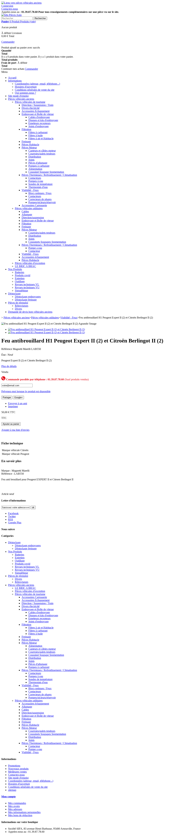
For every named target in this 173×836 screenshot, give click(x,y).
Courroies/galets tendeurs (41, 153)
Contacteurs (34, 178)
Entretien (19, 278)
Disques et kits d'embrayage (43, 120)
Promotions (14, 765)
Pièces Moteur (29, 147)
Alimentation (35, 168)
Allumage (27, 214)
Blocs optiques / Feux (40, 193)
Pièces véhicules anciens (21, 98)
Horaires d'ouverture (26, 86)
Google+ (18, 397)
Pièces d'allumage (37, 162)
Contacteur (34, 251)
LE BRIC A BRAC (25, 266)
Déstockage (14, 293)
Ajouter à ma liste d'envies (15, 429)
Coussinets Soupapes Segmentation (47, 241)
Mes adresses (15, 809)
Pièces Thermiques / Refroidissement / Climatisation (49, 175)
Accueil (12, 77)
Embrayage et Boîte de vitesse (38, 114)
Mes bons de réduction (20, 815)
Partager (7, 397)
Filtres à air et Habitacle (41, 138)
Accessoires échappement (35, 257)
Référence (7, 349)
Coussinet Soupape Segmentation (46, 171)
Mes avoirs (14, 806)
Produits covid (22, 275)
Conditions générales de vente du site (34, 89)
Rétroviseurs (21, 305)
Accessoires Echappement (36, 111)
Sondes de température (40, 184)
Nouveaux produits (18, 768)
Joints (31, 159)
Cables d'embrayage (39, 117)
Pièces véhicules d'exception (30, 263)
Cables (25, 211)
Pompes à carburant (38, 165)
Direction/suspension (33, 217)
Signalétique (21, 290)
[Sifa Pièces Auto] (11, 15)
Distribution (34, 156)
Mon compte (8, 796)
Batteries (19, 272)
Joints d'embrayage (38, 126)
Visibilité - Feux (30, 190)
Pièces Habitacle (30, 144)
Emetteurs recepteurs (39, 123)
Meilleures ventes (17, 771)
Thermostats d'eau (38, 187)
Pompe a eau (35, 248)
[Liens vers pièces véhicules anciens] (21, 2)
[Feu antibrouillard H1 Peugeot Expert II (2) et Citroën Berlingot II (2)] (46, 329)
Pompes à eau (35, 181)
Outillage (20, 281)
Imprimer (13, 406)
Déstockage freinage (26, 299)
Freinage (26, 141)
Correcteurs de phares (40, 199)
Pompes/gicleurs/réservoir (42, 202)
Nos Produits (15, 269)
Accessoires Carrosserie (34, 205)
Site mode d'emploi (18, 95)
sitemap (12, 790)
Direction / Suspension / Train (37, 105)
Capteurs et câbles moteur (42, 150)
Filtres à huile (35, 135)
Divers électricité (31, 108)
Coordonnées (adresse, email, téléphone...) (37, 83)
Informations (15, 80)
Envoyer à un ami (17, 403)
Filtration (26, 129)
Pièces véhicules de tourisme (30, 102)
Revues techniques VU (27, 287)
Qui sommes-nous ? (25, 92)
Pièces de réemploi (18, 302)
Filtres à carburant (37, 132)
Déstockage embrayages (28, 296)
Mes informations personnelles (24, 812)
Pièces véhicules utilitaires (29, 208)
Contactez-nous (9, 8)
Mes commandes (17, 803)
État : (4, 354)
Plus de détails (9, 366)
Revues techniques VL (27, 284)
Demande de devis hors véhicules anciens (30, 311)
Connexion (7, 5)
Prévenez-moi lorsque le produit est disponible (26, 391)
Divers (18, 308)
